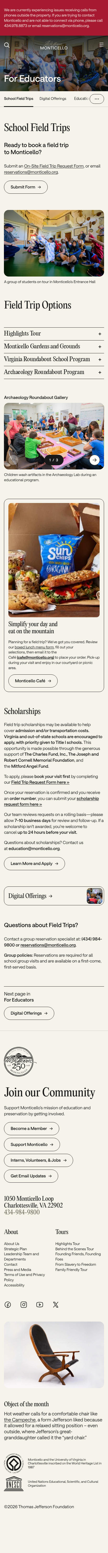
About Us (11, 1243)
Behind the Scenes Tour (74, 1249)
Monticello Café (30, 680)
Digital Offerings (53, 98)
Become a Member (29, 1128)
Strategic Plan (15, 1249)
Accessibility (14, 1285)
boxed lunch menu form (34, 647)
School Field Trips (18, 98)
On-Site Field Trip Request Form (54, 166)
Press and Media (17, 1269)
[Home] (54, 45)
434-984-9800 (22, 1213)
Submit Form (23, 187)
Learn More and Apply (32, 863)
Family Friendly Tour (71, 1269)
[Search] (19, 45)
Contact (10, 1264)
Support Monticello (29, 1144)
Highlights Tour (67, 1243)
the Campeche (19, 1419)
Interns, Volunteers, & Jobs (36, 1160)
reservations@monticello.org (31, 172)
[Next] (94, 460)
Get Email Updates (28, 1175)
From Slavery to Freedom (75, 1264)
